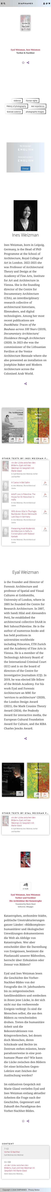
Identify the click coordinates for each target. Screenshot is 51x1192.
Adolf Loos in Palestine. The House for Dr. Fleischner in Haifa (23, 497)
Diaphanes (25, 3)
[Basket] (49, 3)
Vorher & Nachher (12, 1152)
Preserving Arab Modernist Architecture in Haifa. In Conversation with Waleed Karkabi (23, 533)
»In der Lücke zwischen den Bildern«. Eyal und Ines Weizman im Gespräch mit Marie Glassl (23, 467)
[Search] (4, 3)
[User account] (44, 3)
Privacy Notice (33, 1190)
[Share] (28, 62)
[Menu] (2, 3)
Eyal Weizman (18, 50)
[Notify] (23, 62)
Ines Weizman (33, 50)
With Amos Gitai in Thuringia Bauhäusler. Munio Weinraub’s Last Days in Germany (24, 514)
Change (25, 168)
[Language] (47, 3)
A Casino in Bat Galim (20, 482)
